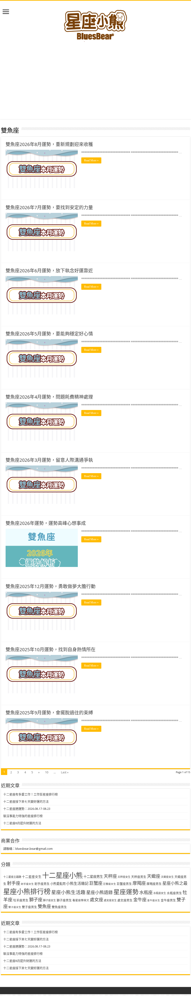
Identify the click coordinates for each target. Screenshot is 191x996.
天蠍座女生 (167, 877)
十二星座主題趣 (12, 877)
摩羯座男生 (154, 883)
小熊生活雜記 (77, 883)
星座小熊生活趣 (68, 892)
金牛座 (140, 899)
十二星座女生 (31, 877)
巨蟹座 (95, 883)
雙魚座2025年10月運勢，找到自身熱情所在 (51, 649)
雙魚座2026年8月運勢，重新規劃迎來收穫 (49, 144)
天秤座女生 (124, 877)
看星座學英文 (80, 900)
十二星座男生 (93, 877)
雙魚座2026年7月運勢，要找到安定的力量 (49, 207)
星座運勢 (126, 891)
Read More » (91, 160)
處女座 (96, 899)
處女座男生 (125, 900)
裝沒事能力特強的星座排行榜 (23, 816)
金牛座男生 (168, 900)
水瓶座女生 (159, 893)
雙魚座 (44, 906)
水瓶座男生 (174, 893)
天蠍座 (153, 876)
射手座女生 (27, 883)
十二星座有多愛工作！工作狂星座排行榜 (30, 794)
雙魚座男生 (59, 907)
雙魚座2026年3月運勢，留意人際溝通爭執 (49, 460)
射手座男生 (42, 883)
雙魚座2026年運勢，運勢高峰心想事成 (46, 523)
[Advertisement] (95, 77)
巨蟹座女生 (109, 883)
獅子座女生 (49, 900)
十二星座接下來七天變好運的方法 (26, 801)
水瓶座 (146, 892)
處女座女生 (110, 900)
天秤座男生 (138, 877)
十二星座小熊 (62, 875)
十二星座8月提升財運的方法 (22, 823)
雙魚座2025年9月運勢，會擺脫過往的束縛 (49, 713)
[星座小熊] (95, 23)
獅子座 (35, 899)
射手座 (13, 883)
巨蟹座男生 (124, 883)
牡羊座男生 (20, 900)
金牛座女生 (153, 900)
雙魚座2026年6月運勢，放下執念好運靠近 (49, 270)
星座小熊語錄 (99, 892)
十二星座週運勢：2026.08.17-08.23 (26, 808)
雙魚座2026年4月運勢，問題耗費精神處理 (49, 397)
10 (46, 772)
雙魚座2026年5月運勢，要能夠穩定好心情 (49, 334)
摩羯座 (139, 883)
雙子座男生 (29, 907)
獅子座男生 (64, 900)
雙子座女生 (14, 907)
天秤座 (110, 876)
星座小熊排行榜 (27, 892)
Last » (64, 772)
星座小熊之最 (175, 883)
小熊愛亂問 (57, 883)
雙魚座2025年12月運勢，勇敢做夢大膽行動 (51, 586)
